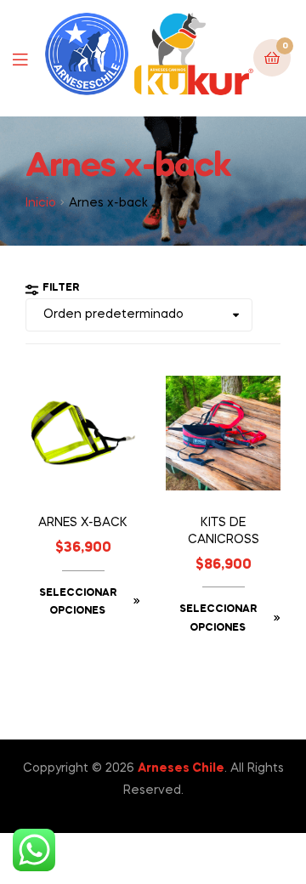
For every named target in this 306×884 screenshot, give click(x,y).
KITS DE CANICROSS (223, 531)
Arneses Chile (181, 768)
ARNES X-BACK (83, 523)
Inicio (41, 203)
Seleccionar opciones (77, 602)
